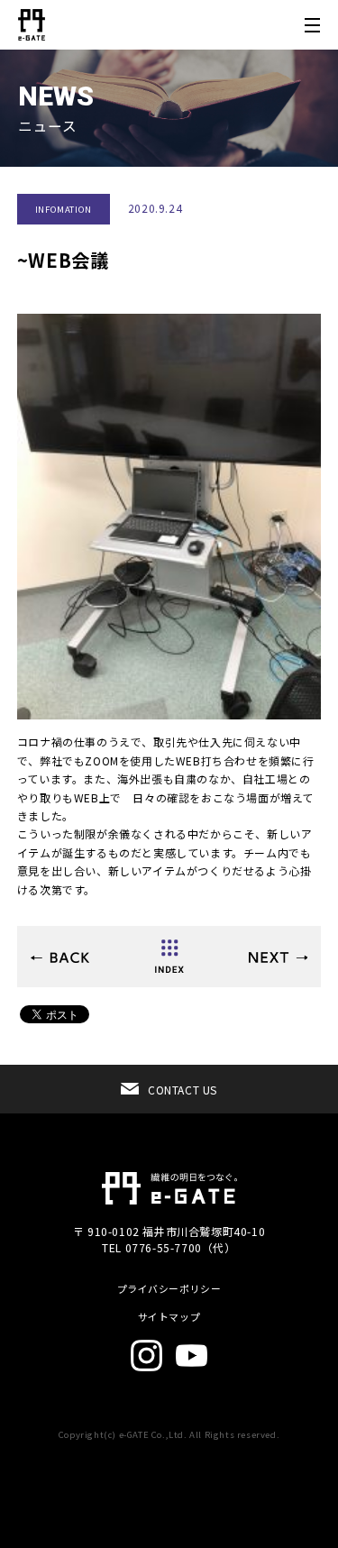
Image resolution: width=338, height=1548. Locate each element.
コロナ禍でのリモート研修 (278, 957)
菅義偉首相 (60, 957)
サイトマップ (169, 1317)
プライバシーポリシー (169, 1289)
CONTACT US (182, 1089)
